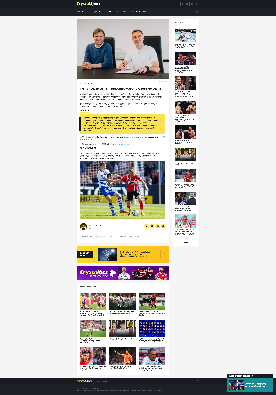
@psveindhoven (130, 137)
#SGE (90, 140)
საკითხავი (135, 12)
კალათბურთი (97, 12)
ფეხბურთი (81, 12)
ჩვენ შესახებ (102, 381)
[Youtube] (157, 226)
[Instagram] (152, 226)
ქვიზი (145, 12)
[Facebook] (146, 226)
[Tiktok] (163, 226)
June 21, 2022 (127, 144)
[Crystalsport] (89, 3)
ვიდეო (126, 12)
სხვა (116, 12)
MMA (110, 12)
